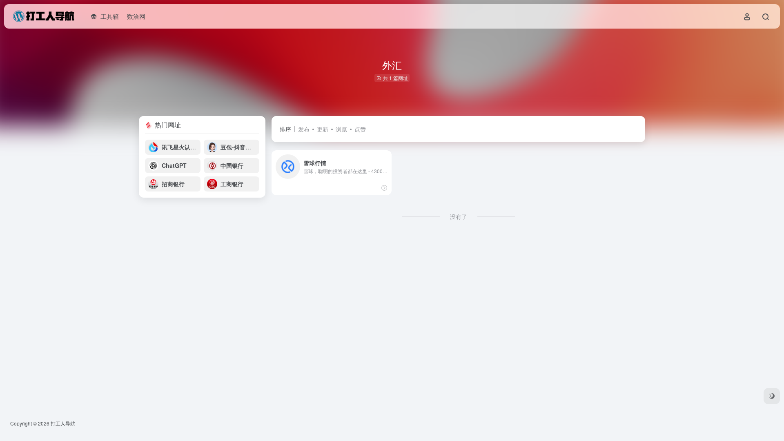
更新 (322, 129)
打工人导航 (63, 423)
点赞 (360, 129)
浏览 (341, 129)
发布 (304, 129)
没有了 (458, 216)
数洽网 (136, 16)
